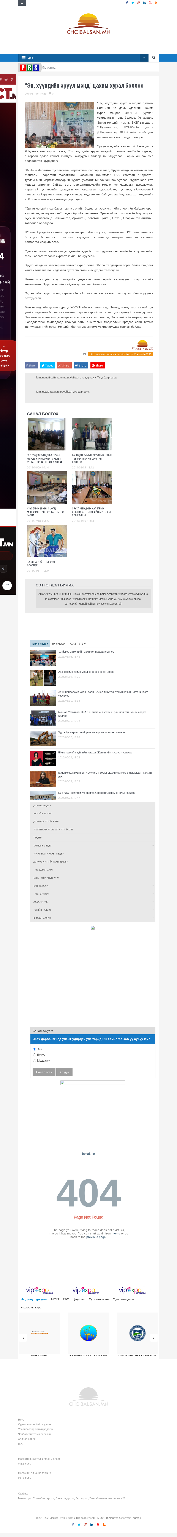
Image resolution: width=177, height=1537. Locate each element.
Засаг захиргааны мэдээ (48, 853)
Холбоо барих (26, 1438)
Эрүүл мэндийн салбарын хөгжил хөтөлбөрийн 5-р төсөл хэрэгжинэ (91, 512)
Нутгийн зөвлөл (42, 813)
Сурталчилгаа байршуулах (34, 1424)
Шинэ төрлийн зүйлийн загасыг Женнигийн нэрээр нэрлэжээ (95, 752)
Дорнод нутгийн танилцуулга (50, 861)
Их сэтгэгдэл (78, 643)
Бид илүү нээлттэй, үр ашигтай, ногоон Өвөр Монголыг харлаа (96, 792)
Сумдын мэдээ (42, 845)
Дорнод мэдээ (42, 805)
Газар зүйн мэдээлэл (46, 877)
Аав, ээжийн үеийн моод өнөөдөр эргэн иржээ (86, 671)
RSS (20, 1443)
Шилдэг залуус (42, 918)
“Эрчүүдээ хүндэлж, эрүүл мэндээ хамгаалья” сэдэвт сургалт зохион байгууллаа (44, 458)
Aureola (137, 1517)
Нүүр (21, 1419)
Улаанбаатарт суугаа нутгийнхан (53, 829)
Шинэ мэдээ (40, 643)
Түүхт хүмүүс (41, 893)
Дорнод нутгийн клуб (45, 821)
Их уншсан (58, 643)
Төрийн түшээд (42, 909)
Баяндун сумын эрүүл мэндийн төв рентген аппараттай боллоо (92, 458)
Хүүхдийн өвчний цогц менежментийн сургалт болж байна (45, 512)
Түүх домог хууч (43, 869)
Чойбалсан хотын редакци (34, 1434)
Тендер (37, 837)
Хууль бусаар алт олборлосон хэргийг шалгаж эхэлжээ (91, 732)
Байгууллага (40, 885)
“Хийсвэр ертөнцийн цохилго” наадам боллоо (86, 651)
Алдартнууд (40, 901)
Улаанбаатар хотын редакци (36, 1429)
